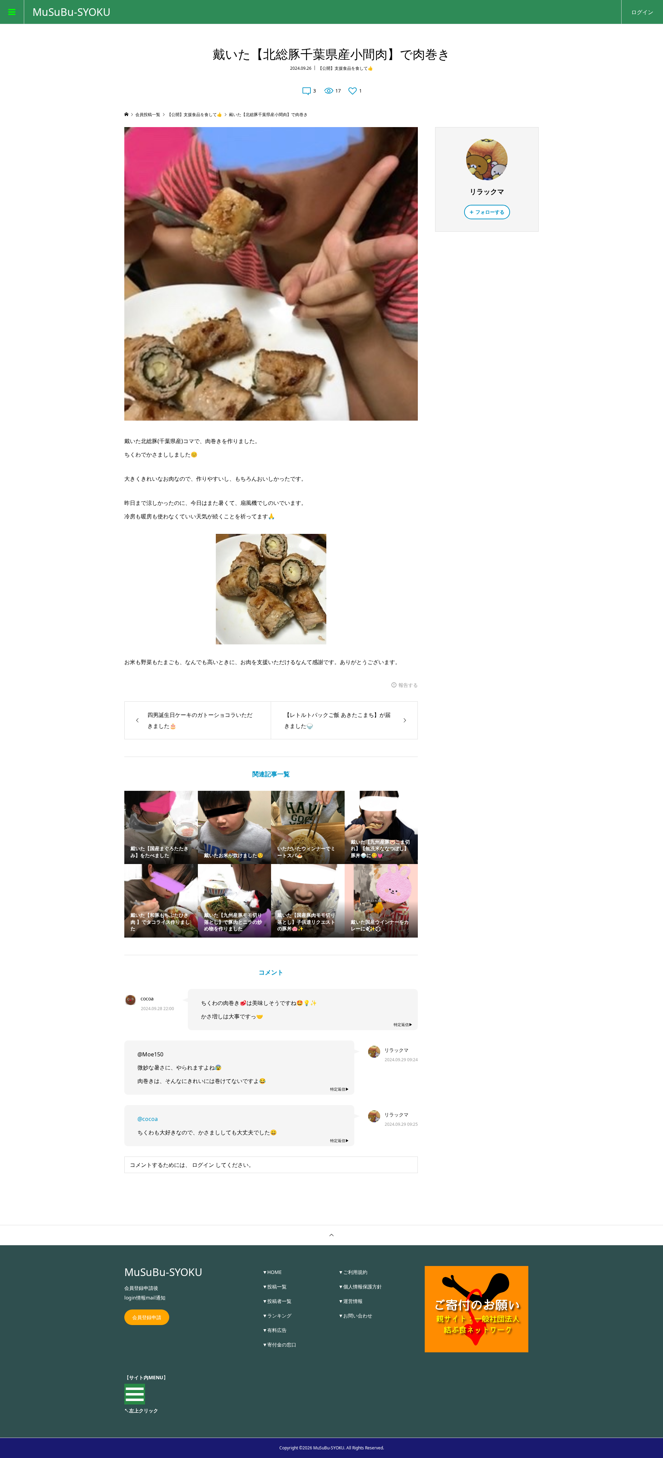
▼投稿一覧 (274, 1286)
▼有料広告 (274, 1330)
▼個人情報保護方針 (360, 1286)
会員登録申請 (146, 1317)
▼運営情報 (350, 1301)
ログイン (642, 12)
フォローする (490, 212)
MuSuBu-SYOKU (71, 12)
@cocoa (147, 1119)
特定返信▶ (403, 1024)
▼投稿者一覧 (276, 1301)
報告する (408, 685)
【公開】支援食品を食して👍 (345, 68)
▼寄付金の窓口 (279, 1344)
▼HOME (272, 1272)
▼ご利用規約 (352, 1272)
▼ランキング (276, 1315)
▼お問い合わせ (355, 1315)
